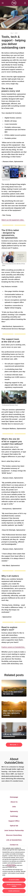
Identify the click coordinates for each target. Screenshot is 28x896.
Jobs (14, 806)
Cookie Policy (11, 865)
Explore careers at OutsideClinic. (13, 647)
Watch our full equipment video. (12, 220)
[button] (25, 3)
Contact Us (14, 845)
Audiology (14, 816)
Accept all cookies (14, 879)
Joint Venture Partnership (14, 830)
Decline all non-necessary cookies (14, 885)
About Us (14, 802)
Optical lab (14, 825)
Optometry (14, 811)
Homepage (14, 797)
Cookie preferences (14, 891)
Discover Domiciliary (14, 835)
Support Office (14, 821)
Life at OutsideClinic (14, 840)
